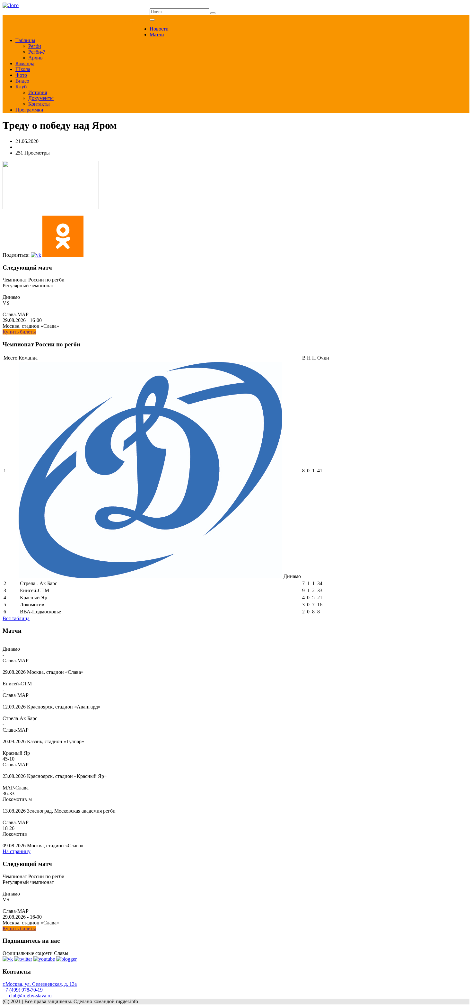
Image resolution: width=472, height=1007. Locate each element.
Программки (29, 109)
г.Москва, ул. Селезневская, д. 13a (40, 984)
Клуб (21, 86)
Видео (22, 81)
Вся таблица (16, 618)
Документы (41, 98)
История (37, 92)
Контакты (39, 104)
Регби (34, 46)
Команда (24, 63)
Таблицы (25, 40)
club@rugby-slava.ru (30, 995)
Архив (35, 57)
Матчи (157, 34)
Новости (159, 28)
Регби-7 (36, 52)
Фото (21, 75)
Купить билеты (19, 331)
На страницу (17, 851)
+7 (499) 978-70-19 (23, 990)
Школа (22, 69)
